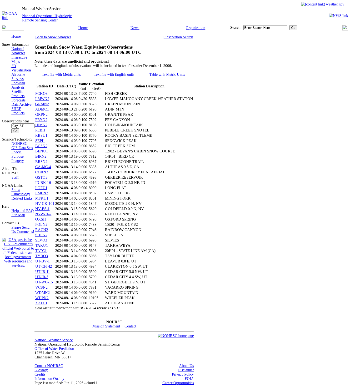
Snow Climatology (20, 192)
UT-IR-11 (42, 272)
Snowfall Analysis (18, 85)
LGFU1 (41, 188)
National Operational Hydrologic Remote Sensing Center (47, 18)
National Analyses (18, 51)
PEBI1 (40, 130)
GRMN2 (42, 104)
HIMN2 (41, 125)
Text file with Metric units (61, 74)
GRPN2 (41, 114)
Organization (195, 28)
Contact (130, 326)
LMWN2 (42, 99)
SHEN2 (41, 235)
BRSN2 (41, 162)
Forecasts (18, 100)
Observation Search (178, 37)
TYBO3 (41, 256)
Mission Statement (106, 326)
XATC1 (41, 303)
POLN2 (41, 224)
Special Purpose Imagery (17, 156)
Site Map (18, 215)
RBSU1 (41, 135)
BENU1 (41, 151)
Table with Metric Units (167, 74)
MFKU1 (41, 198)
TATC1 (41, 251)
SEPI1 (40, 141)
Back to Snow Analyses (53, 37)
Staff (15, 177)
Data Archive (21, 104)
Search (235, 27)
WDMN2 (42, 293)
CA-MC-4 (43, 167)
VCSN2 (41, 287)
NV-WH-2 (43, 214)
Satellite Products (18, 94)
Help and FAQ (22, 211)
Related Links (21, 198)
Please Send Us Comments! (22, 229)
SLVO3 (41, 240)
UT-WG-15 (44, 282)
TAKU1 (41, 245)
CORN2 (41, 172)
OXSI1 (40, 219)
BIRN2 (40, 156)
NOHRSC (19, 143)
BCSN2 (41, 146)
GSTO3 (41, 177)
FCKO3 (41, 93)
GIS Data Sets (22, 148)
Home (83, 28)
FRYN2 (41, 120)
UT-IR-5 (41, 277)
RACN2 (41, 230)
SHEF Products (18, 111)
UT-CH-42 (43, 266)
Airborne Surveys (18, 76)
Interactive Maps (19, 59)
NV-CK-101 (44, 203)
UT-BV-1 (42, 261)
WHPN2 (42, 298)
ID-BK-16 (43, 183)
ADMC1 (42, 109)
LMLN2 (41, 193)
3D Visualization (21, 68)
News (134, 28)
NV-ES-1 (42, 209)
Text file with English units (114, 74)
